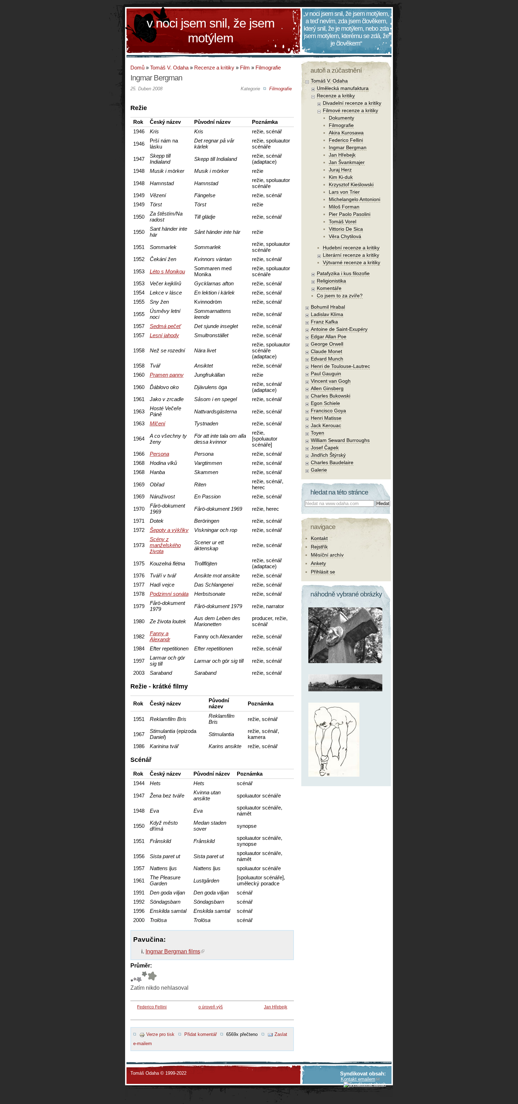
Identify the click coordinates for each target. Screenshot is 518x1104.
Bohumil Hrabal (328, 307)
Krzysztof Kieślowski (351, 184)
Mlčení (157, 423)
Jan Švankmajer (347, 162)
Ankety (318, 563)
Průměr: (141, 966)
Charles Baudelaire (332, 462)
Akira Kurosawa (346, 132)
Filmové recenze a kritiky (350, 110)
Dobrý (139, 976)
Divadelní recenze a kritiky (352, 103)
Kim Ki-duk (341, 177)
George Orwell (327, 344)
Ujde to (134, 976)
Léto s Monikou (167, 271)
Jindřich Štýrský (328, 455)
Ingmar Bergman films (173, 951)
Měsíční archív (327, 555)
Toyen (317, 433)
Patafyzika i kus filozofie (343, 273)
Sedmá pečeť (165, 326)
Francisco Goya (328, 410)
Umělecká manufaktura (343, 88)
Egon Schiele (325, 403)
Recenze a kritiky (214, 68)
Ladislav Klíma (327, 314)
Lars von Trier (344, 192)
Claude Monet (326, 351)
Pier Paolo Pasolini (349, 214)
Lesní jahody (164, 335)
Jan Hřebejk (275, 1007)
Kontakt (319, 538)
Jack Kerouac (326, 425)
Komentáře (329, 288)
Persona (159, 454)
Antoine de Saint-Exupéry (339, 329)
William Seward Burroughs (340, 440)
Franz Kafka (324, 321)
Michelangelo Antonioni (354, 199)
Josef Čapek (325, 447)
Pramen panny (167, 375)
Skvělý (144, 976)
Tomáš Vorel (342, 221)
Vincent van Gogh (331, 381)
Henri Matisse (326, 418)
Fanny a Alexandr (160, 636)
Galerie (319, 470)
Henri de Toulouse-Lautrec (340, 366)
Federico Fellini (152, 1007)
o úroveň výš (210, 1007)
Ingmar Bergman (347, 147)
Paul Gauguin (326, 373)
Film (245, 68)
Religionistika (331, 281)
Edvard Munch (327, 359)
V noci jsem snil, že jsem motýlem (211, 30)
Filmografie (268, 68)
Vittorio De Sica (346, 229)
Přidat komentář (200, 1034)
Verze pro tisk (160, 1034)
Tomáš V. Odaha (169, 68)
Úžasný (152, 976)
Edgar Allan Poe (328, 336)
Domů (137, 68)
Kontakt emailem (358, 1079)
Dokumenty (341, 118)
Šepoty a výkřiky (169, 530)
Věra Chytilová (345, 236)
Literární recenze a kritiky (351, 255)
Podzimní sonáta (169, 594)
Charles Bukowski (330, 396)
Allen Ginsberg (327, 388)
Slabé (131, 976)
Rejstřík (319, 547)
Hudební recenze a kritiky (351, 247)
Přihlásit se (323, 572)
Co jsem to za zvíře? (340, 295)
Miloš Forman (344, 207)
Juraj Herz (340, 169)
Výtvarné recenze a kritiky (351, 262)
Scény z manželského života (165, 545)
